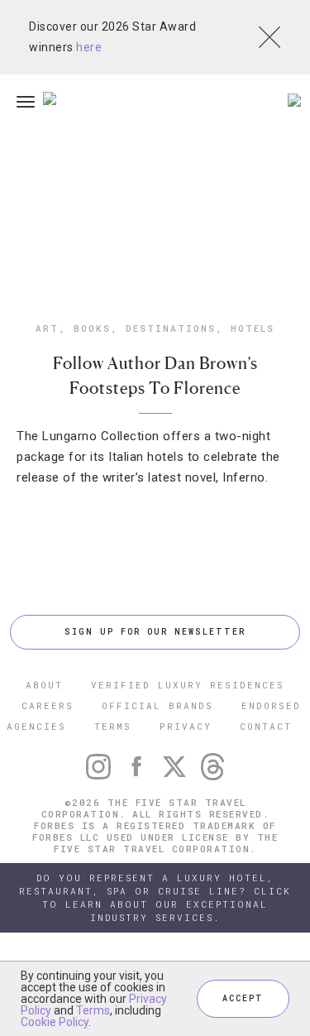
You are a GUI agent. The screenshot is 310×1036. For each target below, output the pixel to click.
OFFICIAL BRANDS (157, 705)
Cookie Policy (54, 1022)
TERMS (112, 726)
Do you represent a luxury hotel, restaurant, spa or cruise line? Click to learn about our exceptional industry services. (155, 897)
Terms (93, 1010)
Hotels (252, 328)
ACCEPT (243, 998)
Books (92, 328)
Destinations (171, 328)
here (89, 47)
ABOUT (44, 685)
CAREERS (47, 705)
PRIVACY (186, 726)
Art (47, 328)
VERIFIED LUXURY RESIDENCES (187, 685)
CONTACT (266, 726)
